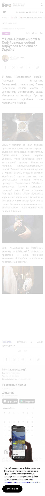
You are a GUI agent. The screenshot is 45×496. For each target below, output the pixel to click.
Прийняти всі (12, 489)
